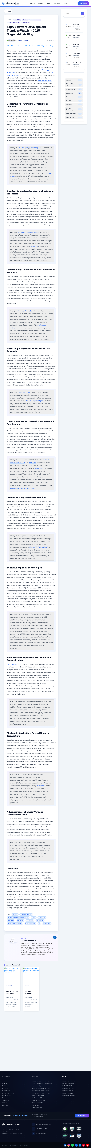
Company (40, 3)
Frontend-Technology (73, 109)
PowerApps (25, 22)
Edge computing (24, 392)
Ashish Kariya (23, 40)
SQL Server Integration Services (41, 1093)
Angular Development (38, 1086)
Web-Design (39, 920)
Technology (9, 985)
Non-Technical (73, 89)
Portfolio (4, 1086)
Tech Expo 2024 (6, 1095)
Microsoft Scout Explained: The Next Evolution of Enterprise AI (76, 24)
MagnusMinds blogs (45, 80)
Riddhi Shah (76, 37)
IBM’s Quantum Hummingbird (28, 232)
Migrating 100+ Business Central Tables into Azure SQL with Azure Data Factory (76, 44)
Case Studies (6, 1100)
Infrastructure (73, 117)
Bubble (22, 463)
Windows (73, 100)
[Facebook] (76, 1145)
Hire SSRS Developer (67, 1093)
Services (32, 3)
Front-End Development (38, 1100)
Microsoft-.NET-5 (73, 113)
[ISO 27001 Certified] (79, 1136)
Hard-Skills (30, 920)
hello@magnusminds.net (41, 1114)
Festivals (73, 80)
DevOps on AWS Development (40, 1098)
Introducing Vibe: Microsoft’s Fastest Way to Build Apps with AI (77, 53)
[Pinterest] (83, 1145)
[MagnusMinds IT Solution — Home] (11, 3)
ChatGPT (17, 19)
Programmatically (30, 923)
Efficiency (11, 920)
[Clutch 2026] (79, 1129)
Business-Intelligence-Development (18, 917)
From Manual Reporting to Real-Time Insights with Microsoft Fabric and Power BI (77, 62)
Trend (33, 917)
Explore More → (82, 1115)
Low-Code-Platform (13, 22)
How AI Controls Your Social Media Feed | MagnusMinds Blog (12, 993)
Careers (66, 3)
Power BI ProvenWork (38, 1102)
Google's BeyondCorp (26, 311)
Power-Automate (35, 19)
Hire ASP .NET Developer (68, 1081)
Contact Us (83, 3)
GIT (73, 97)
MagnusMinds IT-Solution (76, 27)
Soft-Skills (20, 920)
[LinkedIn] (55, 937)
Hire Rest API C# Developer (69, 1086)
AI (39, 923)
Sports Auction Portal (8, 1093)
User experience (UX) (14, 664)
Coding (25, 19)
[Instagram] (68, 1145)
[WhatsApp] (72, 1145)
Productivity (42, 917)
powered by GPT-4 (36, 148)
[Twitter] (80, 1145)
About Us (4, 1081)
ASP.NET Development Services (40, 1081)
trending (14, 914)
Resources (57, 3)
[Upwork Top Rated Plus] (65, 1129)
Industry (49, 3)
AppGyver (32, 463)
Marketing (27, 985)
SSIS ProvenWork (36, 1105)
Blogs (3, 1098)
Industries (5, 1088)
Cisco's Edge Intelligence (35, 401)
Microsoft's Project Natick (38, 547)
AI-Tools (10, 19)
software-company (26, 914)
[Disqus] (31, 1040)
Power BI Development (38, 1095)
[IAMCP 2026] (72, 1136)
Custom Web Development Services (42, 1083)
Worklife (4, 1083)
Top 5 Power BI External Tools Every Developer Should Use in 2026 (76, 35)
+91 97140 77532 (39, 1116)
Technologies (6, 1090)
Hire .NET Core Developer (69, 1083)
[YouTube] (87, 1145)
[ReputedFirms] (72, 1129)
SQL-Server (73, 93)
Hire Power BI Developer (68, 1095)
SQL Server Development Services (41, 1088)
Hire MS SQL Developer (68, 1088)
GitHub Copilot (23, 148)
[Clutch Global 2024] (65, 1136)
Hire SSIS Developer (67, 1090)
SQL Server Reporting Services (40, 1090)
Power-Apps (46, 923)
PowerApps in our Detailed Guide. (22, 488)
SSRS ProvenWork (37, 1107)
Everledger (41, 786)
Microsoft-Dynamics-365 (73, 84)
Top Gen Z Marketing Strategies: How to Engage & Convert (31, 993)
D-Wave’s (34, 246)
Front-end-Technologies (15, 923)
